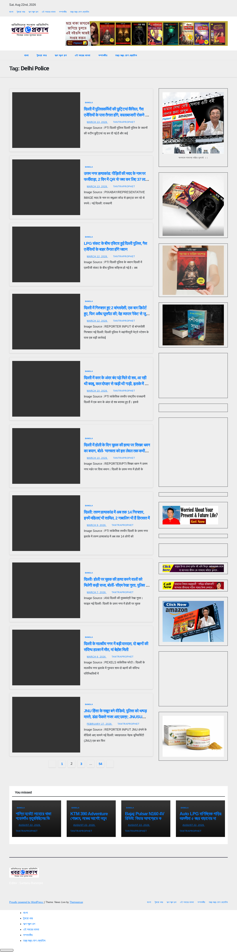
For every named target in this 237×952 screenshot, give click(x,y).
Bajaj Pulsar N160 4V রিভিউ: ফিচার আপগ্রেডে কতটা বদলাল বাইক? (145, 818)
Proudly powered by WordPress (26, 902)
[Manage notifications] (228, 944)
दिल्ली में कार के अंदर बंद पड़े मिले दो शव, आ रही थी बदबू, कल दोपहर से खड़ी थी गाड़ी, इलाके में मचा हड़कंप (117, 383)
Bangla (89, 103)
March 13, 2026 (97, 122)
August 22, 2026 (30, 825)
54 (100, 764)
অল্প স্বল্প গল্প (33, 11)
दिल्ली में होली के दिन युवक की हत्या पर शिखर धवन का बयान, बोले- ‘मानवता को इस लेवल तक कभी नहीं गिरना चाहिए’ (117, 451)
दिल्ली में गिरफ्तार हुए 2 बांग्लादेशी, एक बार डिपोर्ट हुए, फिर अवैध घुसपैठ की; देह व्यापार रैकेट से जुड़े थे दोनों (116, 313)
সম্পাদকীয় (63, 11)
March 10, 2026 (97, 391)
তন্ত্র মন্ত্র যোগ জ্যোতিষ (79, 11)
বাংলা (11, 11)
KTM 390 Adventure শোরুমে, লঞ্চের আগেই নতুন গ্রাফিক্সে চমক (89, 818)
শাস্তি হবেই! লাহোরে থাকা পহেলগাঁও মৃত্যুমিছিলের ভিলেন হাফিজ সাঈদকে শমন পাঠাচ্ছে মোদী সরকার (35, 820)
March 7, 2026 (96, 592)
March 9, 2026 (96, 525)
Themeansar (76, 902)
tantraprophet (124, 122)
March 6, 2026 (96, 656)
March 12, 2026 (97, 256)
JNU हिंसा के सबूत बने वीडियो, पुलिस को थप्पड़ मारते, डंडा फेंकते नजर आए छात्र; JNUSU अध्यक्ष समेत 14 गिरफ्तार (115, 717)
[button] (225, 55)
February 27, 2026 (99, 724)
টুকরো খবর (21, 11)
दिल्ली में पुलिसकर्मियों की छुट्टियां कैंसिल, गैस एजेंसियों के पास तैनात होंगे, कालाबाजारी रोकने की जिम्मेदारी (116, 115)
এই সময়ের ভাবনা (49, 11)
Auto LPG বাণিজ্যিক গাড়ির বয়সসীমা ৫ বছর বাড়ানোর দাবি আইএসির (200, 818)
